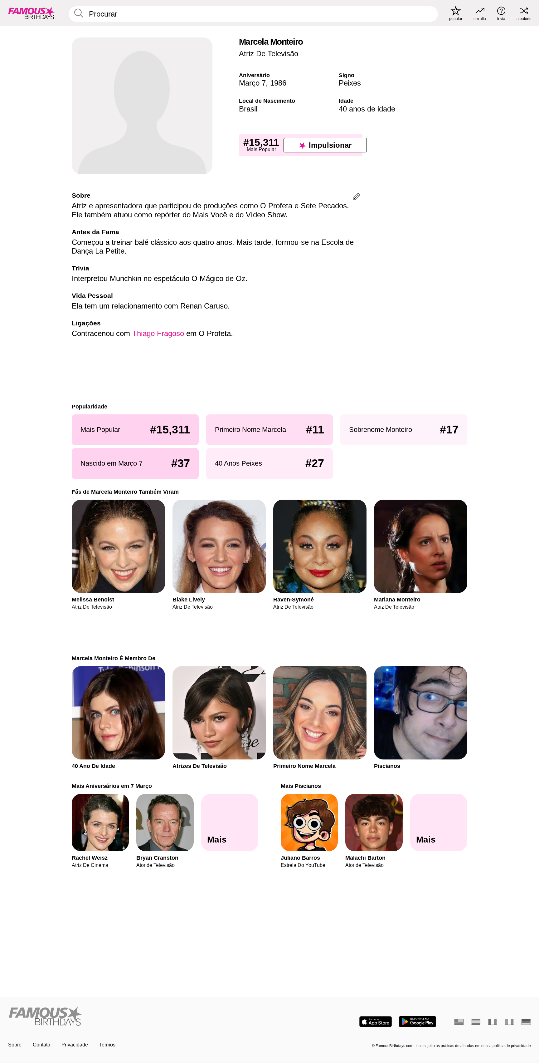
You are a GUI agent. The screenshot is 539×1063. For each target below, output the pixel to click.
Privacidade (74, 1044)
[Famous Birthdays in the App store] (375, 1021)
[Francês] (492, 1022)
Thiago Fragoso (158, 333)
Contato (41, 1044)
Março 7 (252, 83)
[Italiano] (509, 1022)
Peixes (350, 83)
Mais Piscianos (301, 786)
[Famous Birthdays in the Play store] (417, 1021)
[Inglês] (459, 1022)
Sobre (15, 1044)
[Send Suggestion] (356, 197)
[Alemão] (526, 1022)
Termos (107, 1044)
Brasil (248, 109)
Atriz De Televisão (268, 53)
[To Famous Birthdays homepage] (31, 13)
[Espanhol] (475, 1022)
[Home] (137, 1016)
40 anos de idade (367, 109)
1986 (278, 83)
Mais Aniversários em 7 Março (112, 786)
